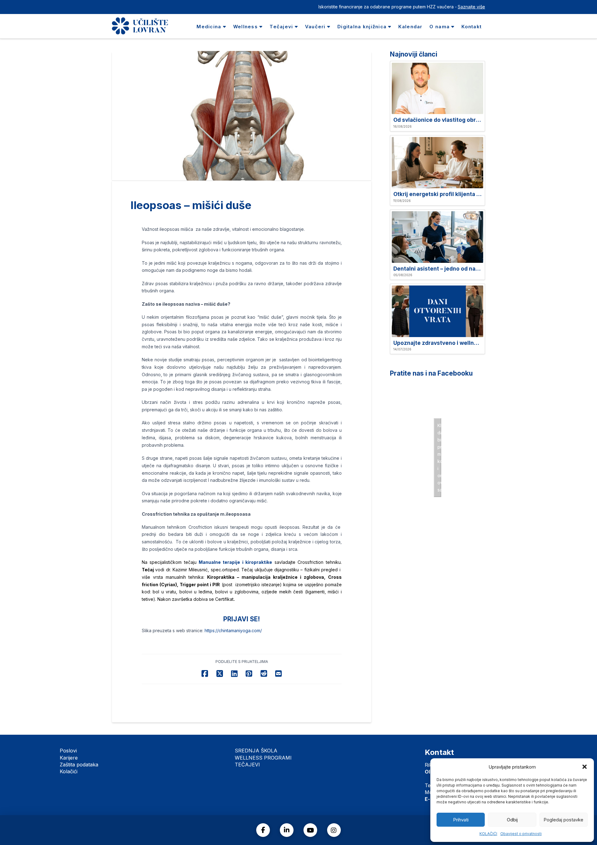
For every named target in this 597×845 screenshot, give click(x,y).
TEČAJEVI (247, 764)
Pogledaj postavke (563, 820)
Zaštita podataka (79, 764)
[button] (584, 767)
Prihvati (461, 820)
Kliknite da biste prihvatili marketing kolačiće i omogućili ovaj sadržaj (439, 457)
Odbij (512, 820)
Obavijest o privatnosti (521, 833)
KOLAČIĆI (488, 833)
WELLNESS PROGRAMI (263, 758)
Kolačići (68, 771)
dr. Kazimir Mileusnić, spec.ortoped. (204, 569)
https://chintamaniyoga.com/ (233, 630)
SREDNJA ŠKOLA (256, 750)
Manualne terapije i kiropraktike (235, 562)
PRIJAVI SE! (241, 619)
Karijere (69, 758)
